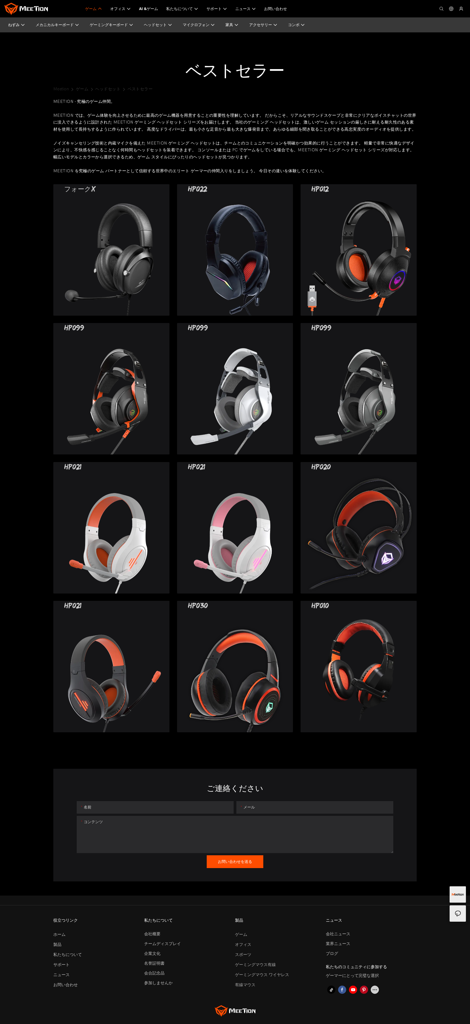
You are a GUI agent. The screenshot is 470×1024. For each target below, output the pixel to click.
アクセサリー (260, 25)
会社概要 (152, 933)
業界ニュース (338, 943)
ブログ (332, 953)
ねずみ (14, 25)
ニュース (61, 974)
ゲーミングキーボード (109, 25)
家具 (229, 25)
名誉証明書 (154, 963)
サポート (61, 964)
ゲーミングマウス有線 (255, 964)
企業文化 (152, 953)
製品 (57, 944)
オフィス (243, 944)
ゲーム (82, 89)
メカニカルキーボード (55, 25)
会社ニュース (338, 933)
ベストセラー (140, 89)
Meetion (61, 89)
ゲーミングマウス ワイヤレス (262, 974)
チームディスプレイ (162, 943)
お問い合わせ (65, 984)
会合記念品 (154, 973)
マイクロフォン (196, 25)
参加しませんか (158, 982)
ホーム (59, 934)
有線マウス (245, 984)
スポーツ (243, 954)
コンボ (293, 25)
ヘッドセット (155, 25)
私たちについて (67, 954)
